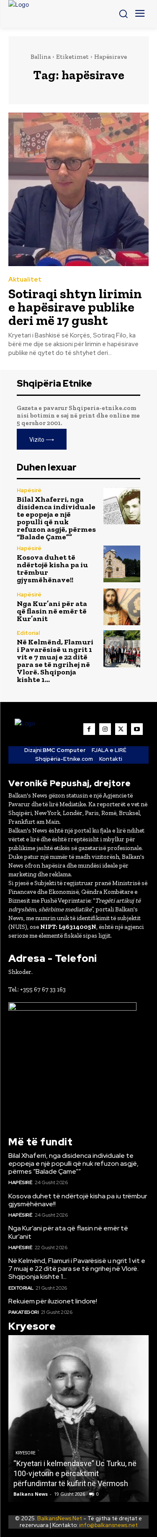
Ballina (41, 56)
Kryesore (25, 1453)
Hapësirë (29, 490)
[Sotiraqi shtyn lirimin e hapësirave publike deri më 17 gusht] (78, 190)
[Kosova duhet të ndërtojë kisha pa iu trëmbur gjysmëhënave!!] (122, 564)
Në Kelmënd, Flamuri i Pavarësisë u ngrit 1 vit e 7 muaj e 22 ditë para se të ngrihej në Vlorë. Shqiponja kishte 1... (55, 660)
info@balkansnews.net (108, 1525)
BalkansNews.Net (59, 1518)
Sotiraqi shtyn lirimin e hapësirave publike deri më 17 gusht (75, 307)
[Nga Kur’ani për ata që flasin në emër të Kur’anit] (122, 607)
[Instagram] (105, 729)
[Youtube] (137, 729)
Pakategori (23, 1312)
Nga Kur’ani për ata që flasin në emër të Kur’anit (52, 611)
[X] (121, 729)
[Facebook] (89, 729)
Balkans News (30, 1494)
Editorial (28, 633)
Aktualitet (24, 280)
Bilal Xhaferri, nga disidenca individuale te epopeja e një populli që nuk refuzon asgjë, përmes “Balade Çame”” (56, 518)
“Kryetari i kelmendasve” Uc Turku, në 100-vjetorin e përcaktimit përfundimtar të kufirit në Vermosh (74, 1473)
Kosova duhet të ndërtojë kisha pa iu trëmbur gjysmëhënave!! (52, 568)
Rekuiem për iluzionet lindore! (52, 1301)
